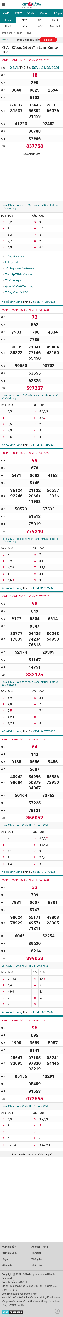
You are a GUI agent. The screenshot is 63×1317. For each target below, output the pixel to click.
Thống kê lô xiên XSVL (17, 292)
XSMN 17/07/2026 (39, 879)
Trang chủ (7, 32)
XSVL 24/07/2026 (44, 731)
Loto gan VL (12, 262)
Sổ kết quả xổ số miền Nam (19, 268)
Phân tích (36, 1265)
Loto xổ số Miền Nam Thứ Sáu (32, 205)
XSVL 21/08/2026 (45, 68)
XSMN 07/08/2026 (39, 452)
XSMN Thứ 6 (18, 60)
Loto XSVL (42, 825)
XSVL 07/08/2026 (44, 445)
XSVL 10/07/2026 (44, 1012)
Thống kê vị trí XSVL (16, 256)
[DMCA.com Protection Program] (12, 1313)
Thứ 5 (8, 26)
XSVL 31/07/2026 (44, 588)
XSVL (29, 32)
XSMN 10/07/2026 (39, 1020)
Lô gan (5, 1259)
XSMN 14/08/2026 (39, 309)
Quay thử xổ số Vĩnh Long (19, 286)
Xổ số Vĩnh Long (12, 301)
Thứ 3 (39, 20)
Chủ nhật (55, 26)
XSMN (30, 13)
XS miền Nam (9, 1253)
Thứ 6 (23, 26)
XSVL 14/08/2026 (44, 301)
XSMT (18, 13)
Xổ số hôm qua (13, 280)
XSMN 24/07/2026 (39, 739)
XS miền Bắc (9, 1246)
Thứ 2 (23, 20)
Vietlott (44, 13)
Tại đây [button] (48, 39)
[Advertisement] (31, 177)
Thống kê (36, 1259)
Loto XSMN (8, 205)
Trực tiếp (36, 1253)
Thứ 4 (55, 20)
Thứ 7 (39, 26)
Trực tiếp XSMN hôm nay (18, 274)
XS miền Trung (39, 1246)
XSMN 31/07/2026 (39, 596)
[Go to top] (58, 1312)
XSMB (6, 13)
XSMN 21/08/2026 (39, 60)
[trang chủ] (32, 7)
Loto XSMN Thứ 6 (25, 825)
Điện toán (7, 1265)
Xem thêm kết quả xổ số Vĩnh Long (31, 1154)
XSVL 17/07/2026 (44, 872)
